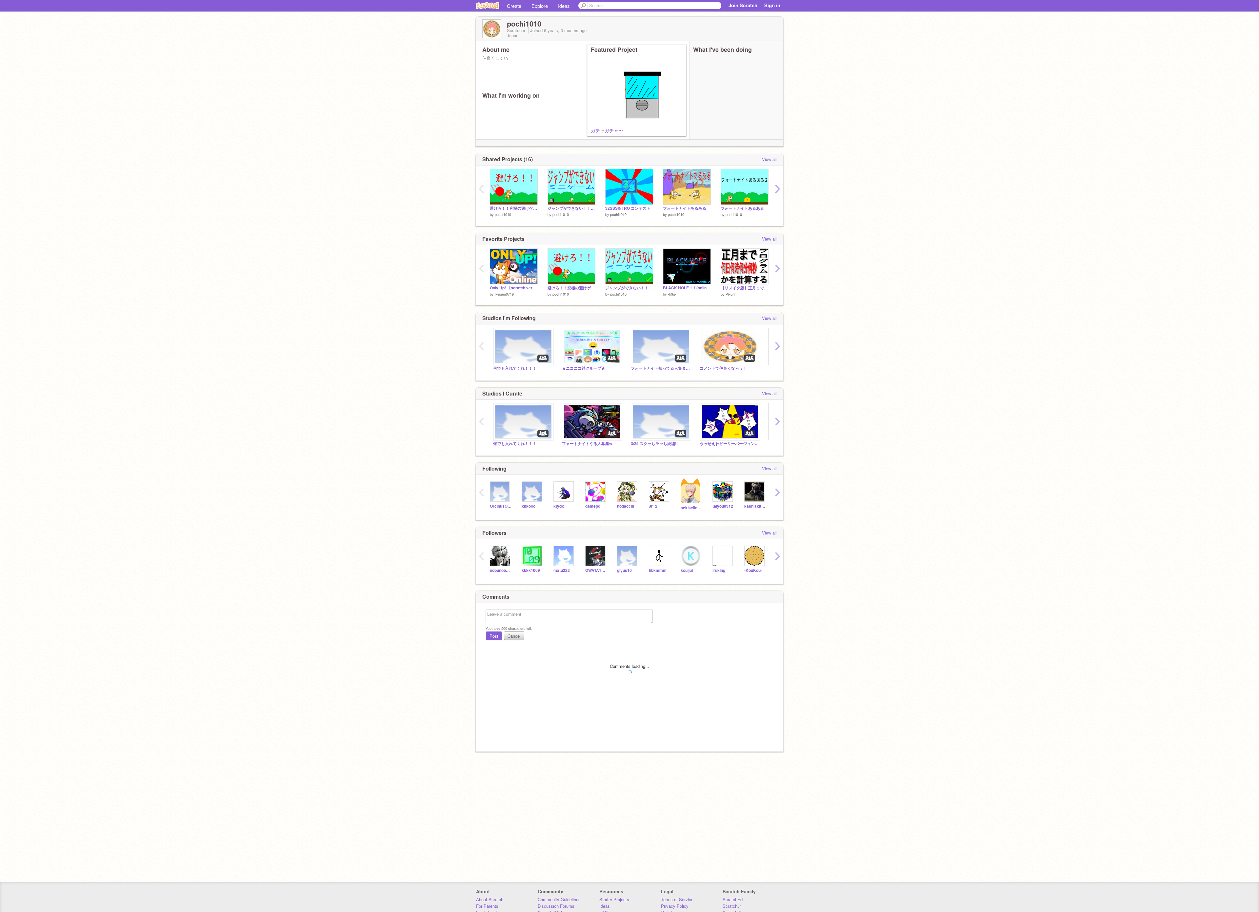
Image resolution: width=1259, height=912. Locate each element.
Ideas (564, 5)
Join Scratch (743, 5)
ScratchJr (732, 906)
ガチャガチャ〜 (607, 130)
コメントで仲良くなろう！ (723, 368)
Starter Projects (614, 899)
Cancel (514, 636)
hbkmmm (658, 570)
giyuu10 (624, 570)
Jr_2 (653, 506)
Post (494, 636)
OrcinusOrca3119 (501, 506)
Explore (539, 5)
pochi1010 (503, 214)
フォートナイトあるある (684, 208)
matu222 (561, 570)
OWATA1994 (596, 570)
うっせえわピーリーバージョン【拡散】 (729, 443)
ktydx (558, 506)
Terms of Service (677, 899)
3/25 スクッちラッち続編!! (654, 443)
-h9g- (672, 294)
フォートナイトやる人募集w (587, 443)
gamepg (592, 506)
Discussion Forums (556, 906)
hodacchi (625, 506)
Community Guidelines (559, 899)
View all (769, 159)
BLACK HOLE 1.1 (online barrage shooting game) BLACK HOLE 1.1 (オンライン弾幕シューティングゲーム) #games (687, 288)
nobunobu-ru (501, 570)
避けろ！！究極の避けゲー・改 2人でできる (514, 208)
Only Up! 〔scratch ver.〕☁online (514, 288)
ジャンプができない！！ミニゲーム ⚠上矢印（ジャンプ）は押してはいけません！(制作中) (571, 208)
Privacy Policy (675, 906)
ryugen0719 (504, 294)
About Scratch (489, 899)
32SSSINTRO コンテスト (627, 208)
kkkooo (528, 506)
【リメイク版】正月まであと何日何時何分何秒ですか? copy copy (745, 288)
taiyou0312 (722, 506)
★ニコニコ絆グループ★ (583, 368)
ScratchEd (733, 899)
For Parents (487, 906)
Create (514, 5)
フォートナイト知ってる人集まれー (660, 368)
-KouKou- (753, 570)
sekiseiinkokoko (692, 508)
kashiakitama (755, 506)
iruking (718, 570)
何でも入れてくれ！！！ (514, 368)
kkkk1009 (531, 570)
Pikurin (731, 294)
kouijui (687, 570)
